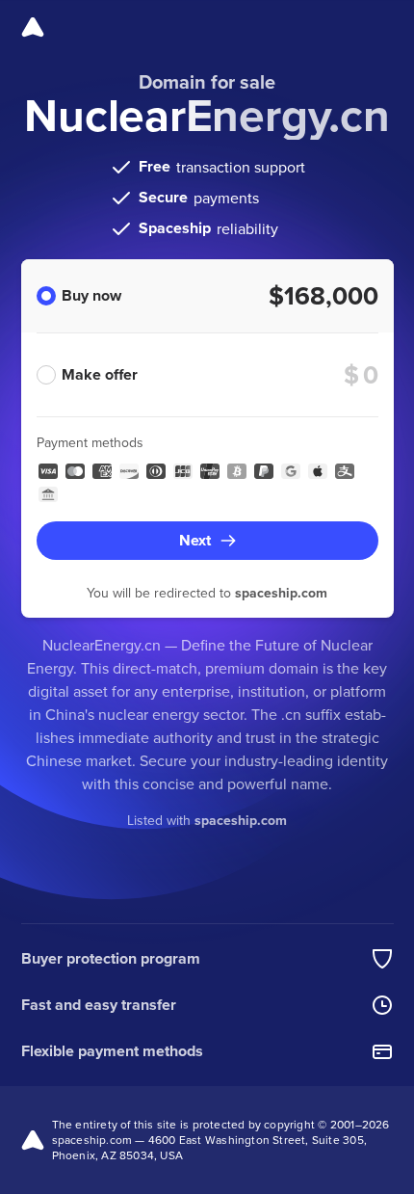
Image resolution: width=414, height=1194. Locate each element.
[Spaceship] (32, 27)
